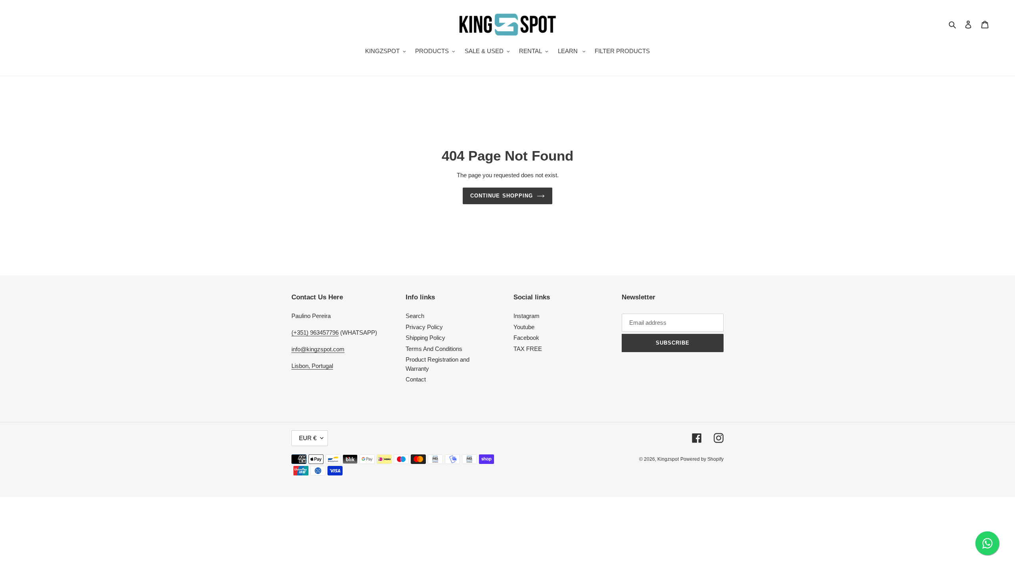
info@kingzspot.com (318, 349)
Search (415, 315)
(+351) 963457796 (315, 332)
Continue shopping (501, 196)
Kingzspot (668, 459)
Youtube (523, 327)
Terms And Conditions (434, 348)
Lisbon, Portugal (312, 365)
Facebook (526, 337)
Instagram (526, 315)
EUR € (307, 438)
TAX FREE (527, 348)
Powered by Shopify (702, 459)
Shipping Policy (425, 337)
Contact (416, 379)
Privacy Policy (424, 327)
